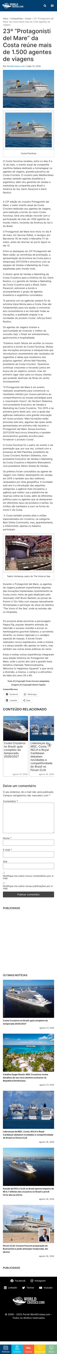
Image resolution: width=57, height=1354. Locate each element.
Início (5, 18)
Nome (7, 838)
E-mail (7, 850)
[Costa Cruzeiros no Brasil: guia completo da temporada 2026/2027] (28, 999)
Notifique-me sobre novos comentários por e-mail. (28, 877)
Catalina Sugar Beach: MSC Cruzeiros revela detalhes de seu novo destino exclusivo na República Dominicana (25, 1077)
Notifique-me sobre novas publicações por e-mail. (28, 887)
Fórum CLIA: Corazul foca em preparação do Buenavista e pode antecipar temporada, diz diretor (25, 1248)
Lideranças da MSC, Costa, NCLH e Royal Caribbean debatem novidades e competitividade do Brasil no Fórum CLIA (41, 756)
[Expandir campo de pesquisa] (45, 6)
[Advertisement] (28, 941)
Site (5, 861)
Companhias (16, 18)
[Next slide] (49, 745)
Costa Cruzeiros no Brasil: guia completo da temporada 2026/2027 (14, 749)
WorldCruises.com (16, 66)
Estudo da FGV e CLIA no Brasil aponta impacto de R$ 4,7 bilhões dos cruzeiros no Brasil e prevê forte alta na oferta (28, 1191)
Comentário (10, 801)
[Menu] (52, 5)
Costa (28, 18)
